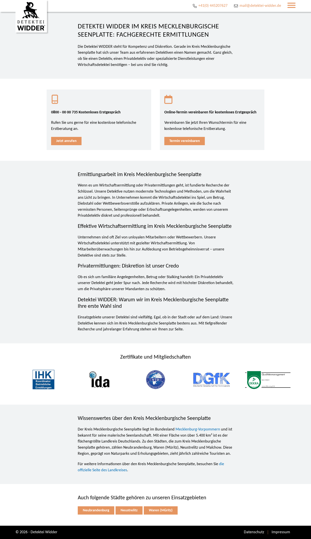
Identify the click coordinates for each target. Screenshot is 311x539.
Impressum (281, 532)
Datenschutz (254, 532)
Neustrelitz (129, 510)
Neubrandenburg (96, 510)
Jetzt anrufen (66, 141)
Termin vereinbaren (184, 141)
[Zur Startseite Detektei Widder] (31, 16)
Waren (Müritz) (161, 510)
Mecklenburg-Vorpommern (197, 429)
